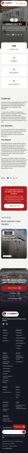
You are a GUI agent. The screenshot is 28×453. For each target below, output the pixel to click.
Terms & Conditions (13, 446)
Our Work (18, 392)
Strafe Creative (8, 448)
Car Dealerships (6, 371)
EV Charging (18, 345)
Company (17, 387)
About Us (18, 389)
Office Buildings (6, 368)
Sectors (4, 353)
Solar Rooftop (19, 332)
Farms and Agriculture (8, 366)
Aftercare (5, 338)
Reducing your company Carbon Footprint (19, 357)
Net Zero (18, 353)
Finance (4, 389)
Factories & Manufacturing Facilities (6, 357)
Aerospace (5, 373)
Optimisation (6, 340)
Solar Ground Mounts (20, 338)
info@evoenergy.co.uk (8, 421)
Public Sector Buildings (6, 381)
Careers (17, 394)
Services (5, 330)
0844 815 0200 (6, 419)
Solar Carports (19, 335)
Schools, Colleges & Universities (7, 377)
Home (2, 9)
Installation (5, 335)
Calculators (5, 402)
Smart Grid (18, 348)
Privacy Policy (5, 446)
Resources (5, 387)
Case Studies (9, 9)
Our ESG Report (19, 361)
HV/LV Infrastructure (20, 343)
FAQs (17, 397)
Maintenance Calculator (6, 410)
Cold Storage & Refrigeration (6, 362)
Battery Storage (19, 340)
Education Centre (7, 392)
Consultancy (5, 332)
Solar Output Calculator (5, 405)
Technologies (18, 330)
